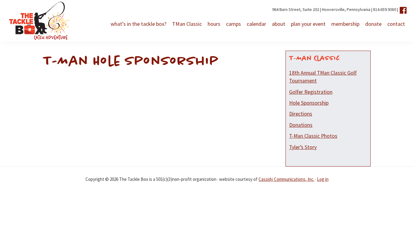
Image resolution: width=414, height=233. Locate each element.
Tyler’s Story (303, 147)
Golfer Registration (310, 92)
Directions (300, 113)
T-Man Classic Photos (313, 136)
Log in (323, 179)
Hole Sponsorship (309, 103)
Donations (300, 125)
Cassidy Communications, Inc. (286, 179)
